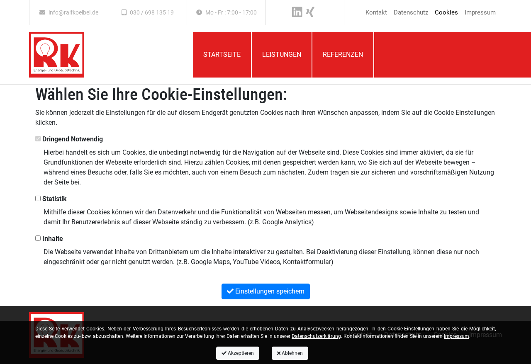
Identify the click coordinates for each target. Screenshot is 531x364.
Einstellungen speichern (269, 291)
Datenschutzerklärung (316, 336)
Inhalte (52, 239)
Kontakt (376, 12)
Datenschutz (411, 12)
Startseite (222, 54)
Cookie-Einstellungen (410, 329)
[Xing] (310, 12)
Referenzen (343, 54)
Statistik (54, 199)
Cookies (446, 12)
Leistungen (281, 54)
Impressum (480, 12)
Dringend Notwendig (72, 139)
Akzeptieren (240, 353)
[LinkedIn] (297, 12)
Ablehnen (291, 353)
